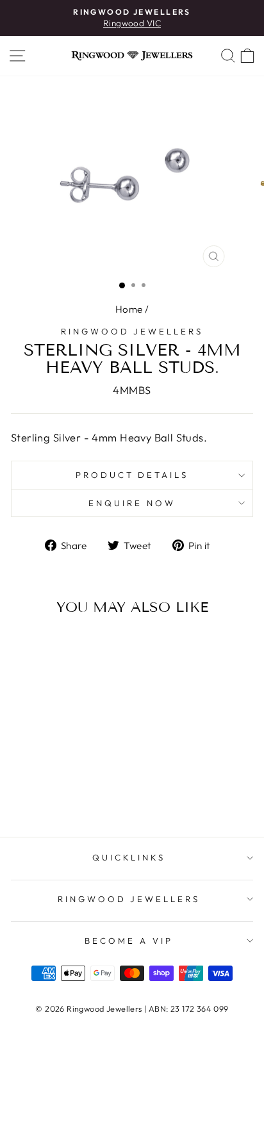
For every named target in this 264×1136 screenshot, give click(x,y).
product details (132, 475)
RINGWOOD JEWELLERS (129, 899)
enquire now (132, 503)
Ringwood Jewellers (132, 331)
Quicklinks (129, 857)
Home (129, 309)
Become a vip (129, 940)
